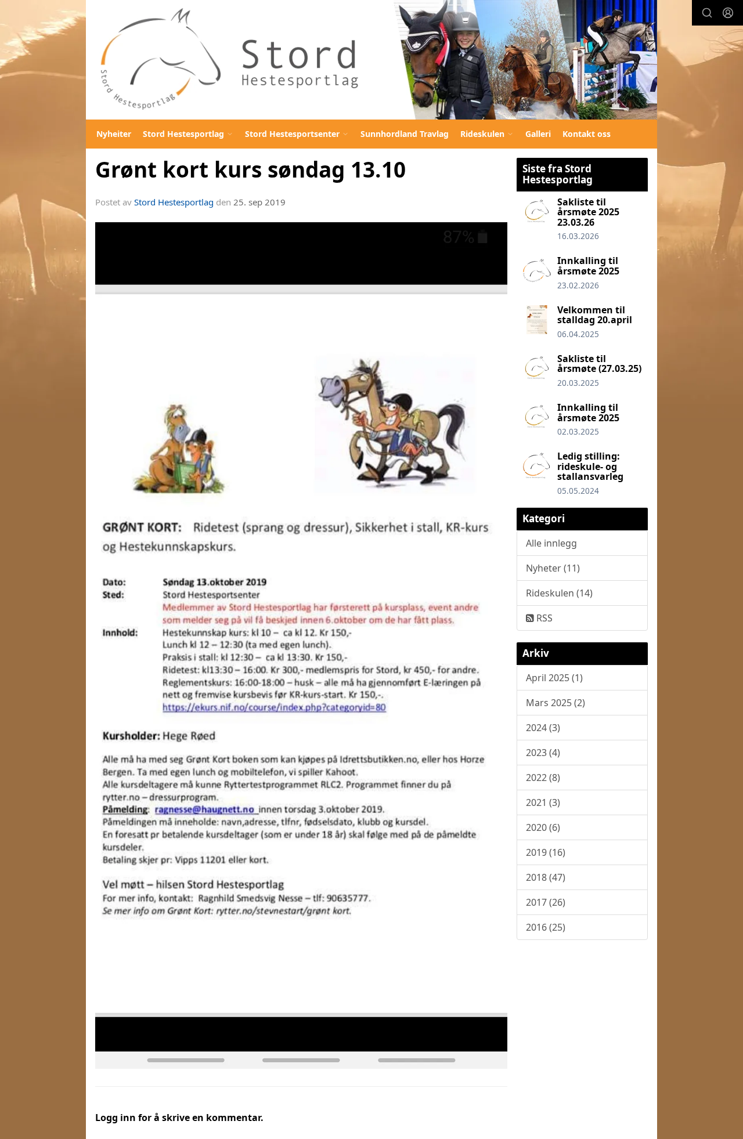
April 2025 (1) (554, 677)
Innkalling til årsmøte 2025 (588, 265)
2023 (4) (543, 752)
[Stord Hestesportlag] (371, 60)
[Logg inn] (727, 12)
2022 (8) (543, 777)
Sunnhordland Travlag (404, 133)
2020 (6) (543, 827)
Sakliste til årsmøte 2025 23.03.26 (588, 212)
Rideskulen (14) (559, 593)
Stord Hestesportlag (174, 202)
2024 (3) (543, 727)
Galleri (538, 133)
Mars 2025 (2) (555, 702)
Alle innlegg (551, 543)
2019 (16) (545, 852)
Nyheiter (113, 133)
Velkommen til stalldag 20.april (594, 315)
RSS (543, 618)
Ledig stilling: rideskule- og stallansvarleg (590, 466)
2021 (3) (543, 802)
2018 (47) (545, 877)
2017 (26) (545, 902)
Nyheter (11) (553, 568)
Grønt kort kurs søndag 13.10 (250, 169)
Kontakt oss (586, 133)
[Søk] (707, 12)
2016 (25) (545, 927)
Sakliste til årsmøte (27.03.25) (599, 363)
